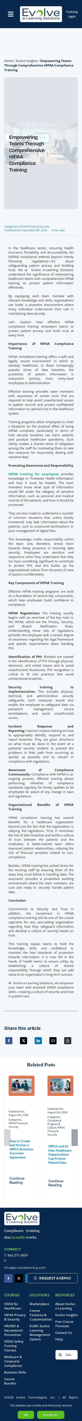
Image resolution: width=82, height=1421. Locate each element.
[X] (23, 1043)
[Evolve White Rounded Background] (41, 8)
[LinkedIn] (38, 1043)
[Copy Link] (67, 1043)
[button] (7, 1137)
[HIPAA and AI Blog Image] (60, 1080)
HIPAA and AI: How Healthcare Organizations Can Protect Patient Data (59, 1154)
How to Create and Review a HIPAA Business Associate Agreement (21, 1149)
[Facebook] (8, 1043)
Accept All (50, 1415)
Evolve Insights (26, 61)
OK (26, 1415)
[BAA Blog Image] (22, 1080)
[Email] (53, 1043)
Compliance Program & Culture (54, 1124)
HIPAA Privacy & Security (34, 226)
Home (8, 61)
